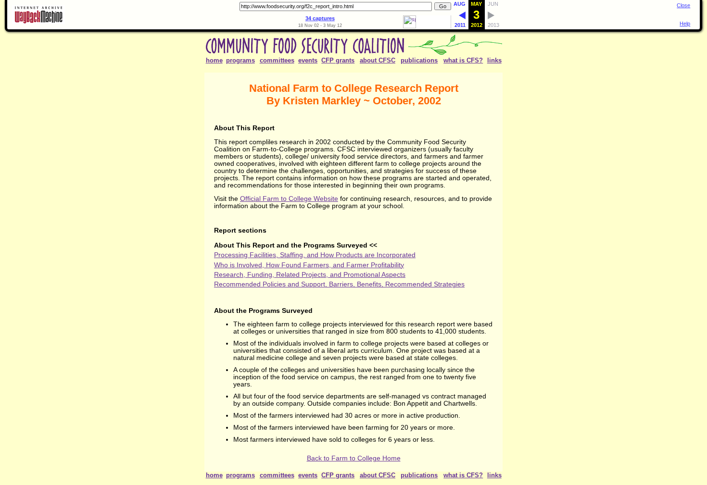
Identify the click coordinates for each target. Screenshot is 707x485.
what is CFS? (463, 60)
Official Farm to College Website (289, 198)
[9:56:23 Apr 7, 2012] (462, 17)
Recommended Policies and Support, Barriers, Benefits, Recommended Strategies (339, 284)
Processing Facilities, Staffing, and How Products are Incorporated (315, 255)
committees (277, 60)
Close (683, 5)
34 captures (320, 18)
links (494, 60)
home (214, 60)
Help (685, 23)
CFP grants (337, 60)
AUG (460, 4)
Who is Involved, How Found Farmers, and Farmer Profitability (309, 265)
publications (419, 60)
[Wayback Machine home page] (38, 22)
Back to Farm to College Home (354, 458)
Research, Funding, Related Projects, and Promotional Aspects (309, 274)
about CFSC (377, 60)
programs (240, 60)
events (307, 60)
